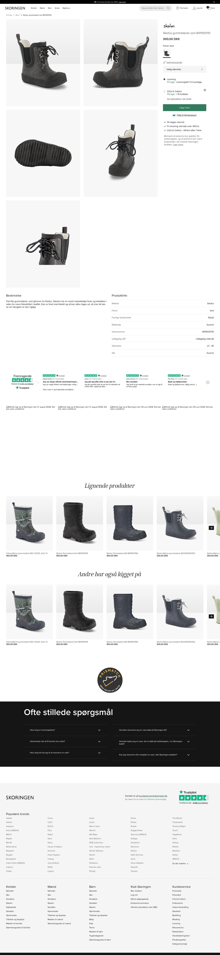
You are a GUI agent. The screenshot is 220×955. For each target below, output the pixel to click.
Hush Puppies (54, 854)
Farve (166, 45)
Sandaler (10, 911)
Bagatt (9, 838)
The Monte (177, 818)
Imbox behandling (180, 907)
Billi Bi (9, 842)
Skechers (135, 846)
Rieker (133, 822)
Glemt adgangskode (140, 899)
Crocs (50, 818)
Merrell (92, 830)
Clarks (9, 871)
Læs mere (122, 2)
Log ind (134, 895)
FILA (50, 830)
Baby (91, 919)
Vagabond (176, 834)
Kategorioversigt (179, 944)
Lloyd (91, 818)
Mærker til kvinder (14, 923)
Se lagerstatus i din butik (179, 98)
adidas (9, 818)
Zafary (175, 854)
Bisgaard (10, 850)
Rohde (134, 826)
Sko (7, 895)
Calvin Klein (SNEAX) (15, 863)
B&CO (9, 834)
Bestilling (176, 915)
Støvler (9, 903)
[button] (32, 437)
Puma (133, 818)
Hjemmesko (11, 915)
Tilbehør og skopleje (15, 919)
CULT (50, 822)
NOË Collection (96, 842)
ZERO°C (176, 859)
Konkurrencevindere (140, 903)
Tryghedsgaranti (96, 935)
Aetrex (9, 822)
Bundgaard (11, 859)
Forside (9, 15)
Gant (50, 838)
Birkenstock (11, 846)
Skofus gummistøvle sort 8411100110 (37, 15)
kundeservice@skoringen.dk (153, 795)
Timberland (177, 822)
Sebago (134, 838)
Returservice (178, 927)
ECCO (50, 826)
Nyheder (10, 891)
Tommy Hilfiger (179, 826)
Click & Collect (178, 899)
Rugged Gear (136, 830)
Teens (91, 927)
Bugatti (9, 854)
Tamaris (134, 871)
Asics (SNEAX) (12, 830)
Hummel (51, 850)
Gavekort (176, 911)
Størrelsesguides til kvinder (18, 927)
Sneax (57, 8)
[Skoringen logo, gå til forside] (15, 8)
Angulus (9, 826)
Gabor (50, 834)
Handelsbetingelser (181, 935)
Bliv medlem (136, 891)
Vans (174, 838)
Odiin (91, 859)
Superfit (134, 867)
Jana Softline (53, 863)
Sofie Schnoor (137, 854)
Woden (175, 846)
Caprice (9, 867)
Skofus (134, 850)
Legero (51, 871)
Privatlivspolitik (179, 939)
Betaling (176, 919)
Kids (91, 923)
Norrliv (92, 854)
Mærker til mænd (55, 919)
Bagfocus (66, 8)
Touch (175, 830)
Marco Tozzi (94, 826)
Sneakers (10, 899)
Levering (176, 923)
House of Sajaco (55, 846)
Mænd (42, 8)
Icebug (51, 859)
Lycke (91, 822)
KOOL (50, 867)
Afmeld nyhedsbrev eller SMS (144, 907)
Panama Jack (95, 867)
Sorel (133, 859)
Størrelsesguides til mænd (59, 923)
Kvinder (34, 8)
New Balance (95, 838)
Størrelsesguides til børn (100, 939)
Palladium (93, 863)
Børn (50, 8)
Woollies (176, 850)
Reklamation (177, 931)
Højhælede (11, 907)
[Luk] (214, 2)
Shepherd (135, 842)
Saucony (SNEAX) (138, 834)
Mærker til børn (96, 931)
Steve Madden (137, 863)
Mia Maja (93, 834)
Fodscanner (177, 903)
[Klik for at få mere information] (204, 90)
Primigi (92, 871)
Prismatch (176, 895)
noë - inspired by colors (99, 846)
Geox (50, 842)
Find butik (176, 891)
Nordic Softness (96, 850)
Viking (175, 842)
